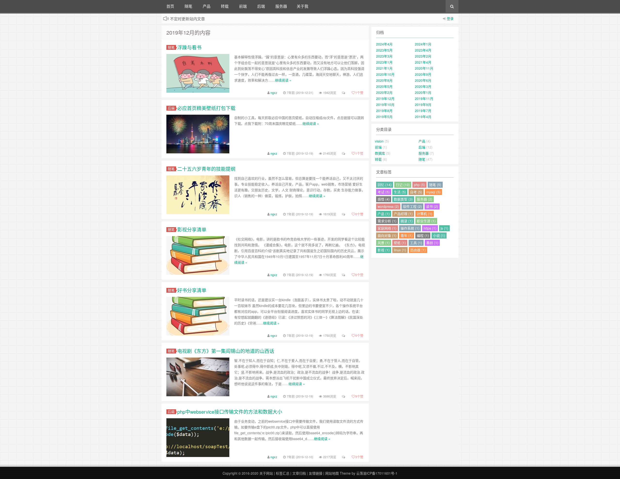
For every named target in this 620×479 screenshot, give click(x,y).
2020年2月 (384, 92)
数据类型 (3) (403, 199)
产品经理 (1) (403, 213)
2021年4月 (423, 62)
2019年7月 (423, 110)
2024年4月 (384, 44)
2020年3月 (423, 86)
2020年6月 (423, 80)
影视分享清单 (191, 229)
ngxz (274, 92)
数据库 (380, 153)
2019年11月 (424, 98)
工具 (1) (416, 242)
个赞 (359, 92)
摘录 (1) (407, 220)
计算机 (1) (424, 213)
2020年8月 (384, 80)
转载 (225, 6)
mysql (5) (433, 191)
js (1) (444, 228)
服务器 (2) (424, 199)
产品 (206, 6)
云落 (359, 473)
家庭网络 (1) (387, 228)
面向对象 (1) (387, 235)
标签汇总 (282, 473)
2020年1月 (423, 92)
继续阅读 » (283, 80)
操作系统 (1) (410, 228)
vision (379, 141)
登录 (450, 18)
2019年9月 (423, 104)
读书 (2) (432, 206)
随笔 (188, 6)
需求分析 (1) (387, 220)
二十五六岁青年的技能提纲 (206, 168)
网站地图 (332, 473)
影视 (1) (384, 249)
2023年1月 (384, 62)
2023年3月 (384, 56)
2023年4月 (423, 50)
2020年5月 (384, 86)
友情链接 (315, 473)
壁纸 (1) (400, 242)
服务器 (281, 6)
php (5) (419, 184)
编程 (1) (423, 235)
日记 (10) (403, 184)
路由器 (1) (418, 249)
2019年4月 (423, 116)
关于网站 (266, 473)
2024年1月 (423, 44)
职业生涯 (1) (426, 220)
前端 (243, 6)
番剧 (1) (432, 242)
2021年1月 (384, 68)
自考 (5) (416, 191)
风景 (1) (384, 242)
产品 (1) (384, 213)
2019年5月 (384, 116)
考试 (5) (384, 191)
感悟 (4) (384, 199)
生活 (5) (400, 191)
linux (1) (400, 249)
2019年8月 (384, 110)
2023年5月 (384, 50)
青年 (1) (407, 235)
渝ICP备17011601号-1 (380, 473)
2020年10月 (385, 74)
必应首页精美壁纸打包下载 (206, 108)
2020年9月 (423, 74)
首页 (170, 6)
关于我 (302, 6)
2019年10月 (385, 104)
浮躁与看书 (189, 47)
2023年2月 (423, 56)
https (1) (430, 228)
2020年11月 (424, 68)
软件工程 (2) (412, 206)
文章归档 (299, 473)
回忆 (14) (385, 184)
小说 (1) (439, 235)
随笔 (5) (435, 184)
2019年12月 (385, 98)
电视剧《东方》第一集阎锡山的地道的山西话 (225, 350)
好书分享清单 (191, 290)
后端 (261, 6)
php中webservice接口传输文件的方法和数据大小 (229, 411)
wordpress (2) (388, 206)
